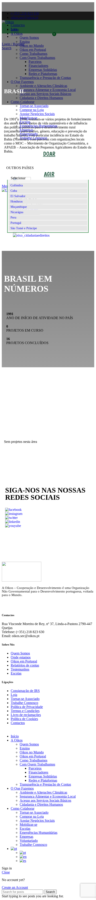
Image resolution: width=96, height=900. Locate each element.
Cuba (13, 190)
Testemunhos (20, 669)
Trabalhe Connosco (24, 703)
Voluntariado (29, 840)
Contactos (18, 723)
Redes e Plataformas (43, 780)
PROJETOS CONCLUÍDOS (48, 459)
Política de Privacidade (27, 707)
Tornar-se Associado (25, 699)
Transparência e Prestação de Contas (45, 784)
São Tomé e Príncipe (23, 228)
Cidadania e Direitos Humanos (41, 804)
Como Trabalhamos (33, 760)
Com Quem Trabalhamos (37, 764)
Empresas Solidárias (43, 776)
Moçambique (18, 206)
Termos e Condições (25, 711)
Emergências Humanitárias (38, 832)
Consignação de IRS (25, 691)
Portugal (15, 223)
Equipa (25, 748)
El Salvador (17, 196)
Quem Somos (20, 653)
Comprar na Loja (32, 816)
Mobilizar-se (28, 824)
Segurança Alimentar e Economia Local (48, 796)
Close (6, 872)
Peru (13, 217)
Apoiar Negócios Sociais (37, 820)
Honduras (16, 201)
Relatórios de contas (25, 665)
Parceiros (35, 768)
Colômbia (16, 185)
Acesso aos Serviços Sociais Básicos (45, 800)
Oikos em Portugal (24, 661)
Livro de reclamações (26, 715)
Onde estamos (21, 657)
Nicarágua (16, 212)
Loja (14, 695)
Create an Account (15, 887)
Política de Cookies (24, 719)
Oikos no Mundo (32, 752)
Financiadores (38, 772)
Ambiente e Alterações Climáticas (43, 792)
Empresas (26, 836)
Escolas (16, 673)
